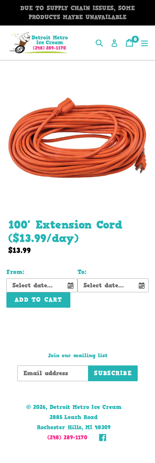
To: (82, 272)
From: (15, 272)
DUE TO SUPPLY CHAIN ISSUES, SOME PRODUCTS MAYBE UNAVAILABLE (77, 12)
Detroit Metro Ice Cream (86, 407)
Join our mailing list (78, 356)
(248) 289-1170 (67, 437)
